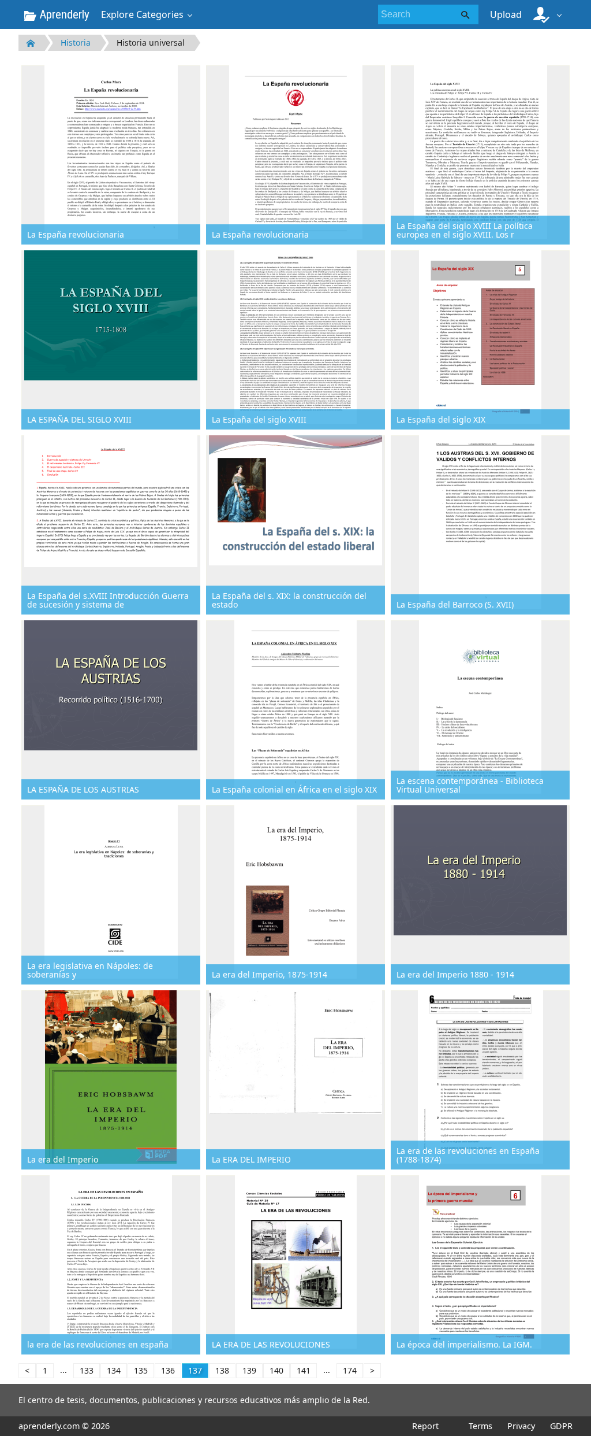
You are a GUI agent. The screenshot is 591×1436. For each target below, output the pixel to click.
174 (350, 1370)
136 (168, 1370)
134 (114, 1370)
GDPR (561, 1425)
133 (86, 1370)
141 (304, 1370)
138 (222, 1370)
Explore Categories (142, 14)
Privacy (521, 1425)
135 (141, 1370)
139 (249, 1370)
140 (276, 1370)
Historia (76, 42)
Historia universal (151, 42)
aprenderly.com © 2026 (64, 1425)
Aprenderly (62, 14)
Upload (506, 14)
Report (425, 1425)
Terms (480, 1425)
